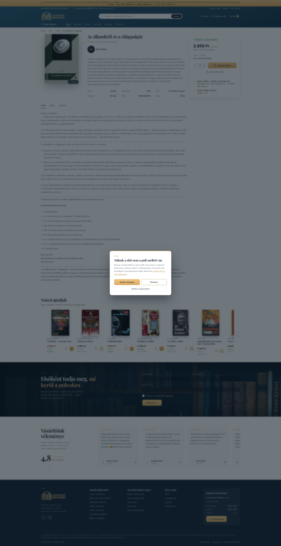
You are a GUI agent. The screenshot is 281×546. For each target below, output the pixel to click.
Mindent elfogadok (127, 282)
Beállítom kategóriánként (141, 289)
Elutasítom (154, 282)
